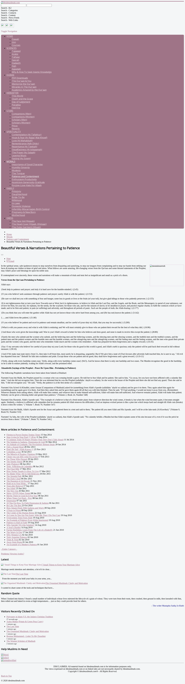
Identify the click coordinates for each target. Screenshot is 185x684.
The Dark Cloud (14, 479)
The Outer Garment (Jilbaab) (26, 227)
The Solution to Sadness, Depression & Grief (26, 442)
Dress (10, 218)
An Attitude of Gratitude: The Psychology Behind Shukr (31, 444)
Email (11, 261)
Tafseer (16, 57)
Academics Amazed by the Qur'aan (29, 89)
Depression (11, 500)
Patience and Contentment (25, 176)
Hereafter (12, 92)
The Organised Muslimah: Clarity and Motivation (67, 583)
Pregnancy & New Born (24, 212)
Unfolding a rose (14, 452)
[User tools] (2, 254)
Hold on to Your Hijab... (17, 483)
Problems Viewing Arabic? (12, 554)
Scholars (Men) (19, 119)
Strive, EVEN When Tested (18, 493)
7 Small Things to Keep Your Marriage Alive (61, 565)
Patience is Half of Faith (17, 522)
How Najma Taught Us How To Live (23, 471)
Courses (16, 45)
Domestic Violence (21, 206)
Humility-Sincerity (21, 167)
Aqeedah (16, 69)
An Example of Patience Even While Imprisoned (27, 520)
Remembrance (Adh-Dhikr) (25, 143)
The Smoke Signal (14, 461)
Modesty (16, 170)
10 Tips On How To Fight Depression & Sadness (28, 503)
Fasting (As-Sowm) (21, 158)
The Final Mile (13, 469)
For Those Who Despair (17, 459)
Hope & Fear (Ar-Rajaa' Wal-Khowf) (29, 137)
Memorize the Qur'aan (23, 83)
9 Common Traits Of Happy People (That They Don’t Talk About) (35, 439)
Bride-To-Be (18, 197)
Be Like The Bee (14, 505)
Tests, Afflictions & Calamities (20, 466)
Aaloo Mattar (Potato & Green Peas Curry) (25, 621)
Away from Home (15, 542)
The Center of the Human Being (20, 513)
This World (17, 95)
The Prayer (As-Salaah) (23, 152)
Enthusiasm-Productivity (24, 179)
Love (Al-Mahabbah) (22, 140)
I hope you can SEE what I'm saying (22, 457)
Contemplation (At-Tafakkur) (26, 134)
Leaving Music (19, 155)
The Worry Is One (14, 532)
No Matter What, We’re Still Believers (23, 474)
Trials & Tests (13, 540)
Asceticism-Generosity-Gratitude (28, 182)
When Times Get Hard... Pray (19, 498)
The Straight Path (14, 476)
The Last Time (22, 574)
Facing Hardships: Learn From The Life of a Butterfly (30, 530)
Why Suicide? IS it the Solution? (20, 525)
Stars (10, 110)
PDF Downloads (20, 77)
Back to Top (6, 676)
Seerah (15, 60)
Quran (10, 74)
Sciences (12, 48)
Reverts (16, 128)
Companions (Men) (21, 113)
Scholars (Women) (21, 122)
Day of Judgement (21, 101)
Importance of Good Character (27, 164)
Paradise (16, 104)
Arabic (15, 54)
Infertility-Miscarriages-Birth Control (30, 209)
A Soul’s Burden (14, 527)
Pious (15, 125)
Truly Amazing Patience (17, 537)
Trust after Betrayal (15, 486)
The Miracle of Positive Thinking (21, 454)
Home (10, 36)
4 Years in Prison (14, 510)
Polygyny (16, 191)
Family (10, 188)
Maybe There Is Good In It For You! (22, 496)
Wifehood (17, 200)
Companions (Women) (23, 116)
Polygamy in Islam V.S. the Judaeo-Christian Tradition (30, 617)
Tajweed (16, 51)
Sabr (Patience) (13, 464)
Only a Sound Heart (15, 447)
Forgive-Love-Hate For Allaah (27, 185)
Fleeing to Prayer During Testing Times (23, 435)
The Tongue (18, 173)
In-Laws (16, 203)
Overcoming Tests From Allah (19, 518)
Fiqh (14, 66)
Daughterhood (19, 194)
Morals (11, 161)
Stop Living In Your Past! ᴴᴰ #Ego (21, 437)
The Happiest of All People (18, 481)
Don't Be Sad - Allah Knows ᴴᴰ (20, 449)
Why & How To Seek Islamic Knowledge (32, 72)
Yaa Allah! (11, 488)
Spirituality (14, 131)
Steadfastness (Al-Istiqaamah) (27, 149)
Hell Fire (16, 107)
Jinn (14, 42)
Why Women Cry (14, 535)
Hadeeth (16, 63)
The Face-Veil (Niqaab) (23, 221)
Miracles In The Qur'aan (24, 86)
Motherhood (18, 215)
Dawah (15, 39)
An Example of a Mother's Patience (22, 544)
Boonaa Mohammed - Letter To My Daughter (26, 636)
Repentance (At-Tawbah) (24, 146)
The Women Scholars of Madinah (21, 641)
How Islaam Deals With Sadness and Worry (26, 508)
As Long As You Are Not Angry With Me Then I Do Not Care (33, 515)
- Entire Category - (9, 549)
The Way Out (12, 491)
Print (9, 258)
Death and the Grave (22, 98)
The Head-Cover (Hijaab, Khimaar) (29, 224)
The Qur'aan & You (21, 80)
